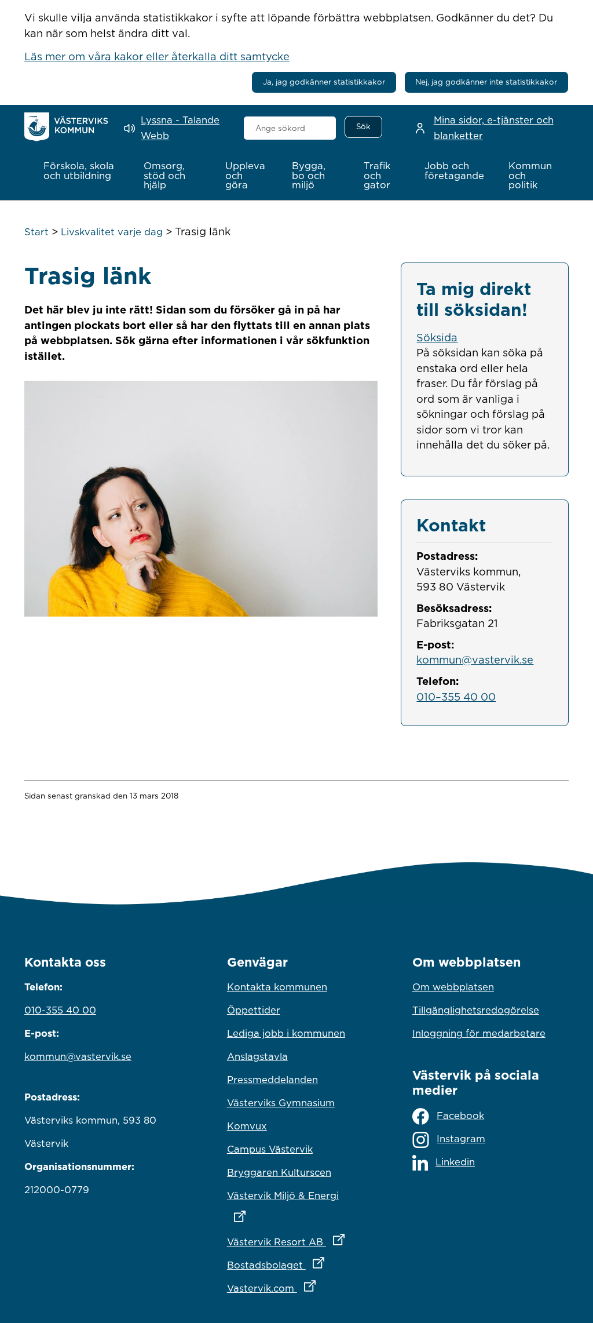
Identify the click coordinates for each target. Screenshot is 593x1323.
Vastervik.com (296, 1288)
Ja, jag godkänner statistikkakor (324, 81)
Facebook (460, 1115)
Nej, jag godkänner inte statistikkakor (486, 81)
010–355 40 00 (456, 696)
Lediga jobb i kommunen (286, 1033)
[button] (81, 171)
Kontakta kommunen (277, 987)
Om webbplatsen (453, 987)
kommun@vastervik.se (474, 659)
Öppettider (253, 1010)
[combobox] (290, 128)
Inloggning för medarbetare (479, 1033)
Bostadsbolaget (296, 1265)
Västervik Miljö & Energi (296, 1195)
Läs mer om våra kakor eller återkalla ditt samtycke (157, 56)
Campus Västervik (270, 1149)
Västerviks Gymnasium (281, 1103)
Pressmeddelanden (272, 1079)
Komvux (247, 1126)
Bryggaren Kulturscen (279, 1172)
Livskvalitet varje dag (112, 232)
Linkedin (455, 1162)
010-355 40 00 (60, 1010)
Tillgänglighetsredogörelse (475, 1010)
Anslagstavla (257, 1056)
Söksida (436, 337)
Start (36, 232)
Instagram (461, 1139)
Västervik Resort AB (296, 1241)
